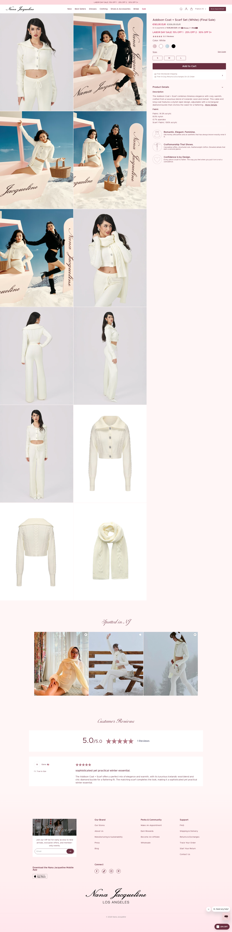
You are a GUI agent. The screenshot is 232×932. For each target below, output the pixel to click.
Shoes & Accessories (120, 9)
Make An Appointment (151, 825)
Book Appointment (217, 9)
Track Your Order (188, 843)
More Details (211, 105)
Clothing (104, 9)
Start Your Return (188, 849)
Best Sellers (80, 9)
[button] (188, 87)
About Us (99, 831)
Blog (97, 849)
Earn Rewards (147, 831)
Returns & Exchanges (189, 837)
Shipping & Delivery (189, 831)
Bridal (136, 9)
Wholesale (146, 843)
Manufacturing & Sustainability (109, 837)
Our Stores (100, 825)
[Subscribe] (70, 851)
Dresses (93, 9)
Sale (144, 9)
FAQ (182, 825)
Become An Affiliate (150, 837)
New (69, 9)
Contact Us (185, 854)
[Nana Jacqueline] (20, 9)
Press (97, 843)
